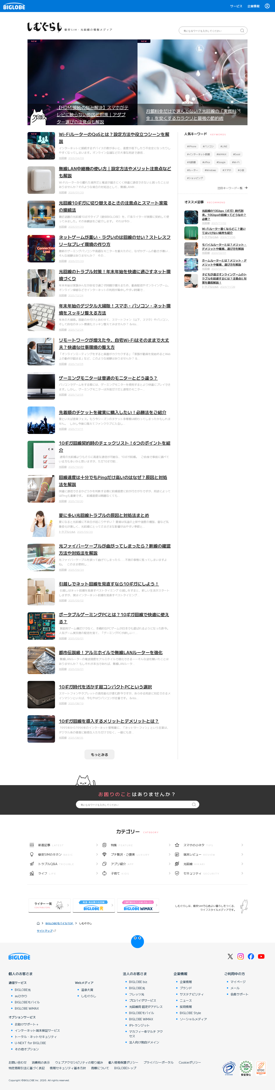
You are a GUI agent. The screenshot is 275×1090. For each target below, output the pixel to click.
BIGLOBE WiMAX (27, 1008)
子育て (120, 873)
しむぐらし (88, 996)
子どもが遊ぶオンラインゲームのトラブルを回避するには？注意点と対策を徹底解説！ (224, 278)
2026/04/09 (76, 158)
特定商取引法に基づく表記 (27, 1067)
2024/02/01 (218, 252)
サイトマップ (44, 930)
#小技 (241, 170)
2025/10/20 (75, 466)
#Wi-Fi (236, 162)
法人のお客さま (135, 973)
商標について (100, 1067)
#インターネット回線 (198, 154)
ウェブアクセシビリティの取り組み (79, 1062)
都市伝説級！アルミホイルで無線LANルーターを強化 (111, 652)
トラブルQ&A (67, 531)
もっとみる (99, 754)
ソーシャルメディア (193, 1019)
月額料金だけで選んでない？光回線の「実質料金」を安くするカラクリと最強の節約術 (191, 114)
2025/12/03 (75, 364)
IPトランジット (139, 1025)
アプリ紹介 (122, 864)
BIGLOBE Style (190, 1013)
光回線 (63, 158)
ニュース (186, 1000)
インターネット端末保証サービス (37, 1030)
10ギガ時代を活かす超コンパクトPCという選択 (105, 687)
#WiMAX (221, 154)
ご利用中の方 (234, 973)
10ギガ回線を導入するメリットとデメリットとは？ (109, 721)
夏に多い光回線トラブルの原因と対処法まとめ (104, 515)
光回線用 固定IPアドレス (146, 1006)
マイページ (238, 982)
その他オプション (27, 1049)
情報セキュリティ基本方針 (68, 1067)
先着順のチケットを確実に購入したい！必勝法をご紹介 (112, 412)
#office (206, 162)
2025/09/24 (76, 569)
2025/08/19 (76, 703)
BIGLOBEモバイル (27, 1002)
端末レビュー (199, 854)
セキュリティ (201, 873)
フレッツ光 (136, 994)
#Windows (210, 170)
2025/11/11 (75, 429)
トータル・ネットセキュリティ (36, 1036)
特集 (122, 845)
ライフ (47, 873)
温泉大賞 (87, 990)
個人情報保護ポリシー (123, 1062)
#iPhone (191, 146)
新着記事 (51, 845)
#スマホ (227, 170)
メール (235, 988)
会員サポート (240, 994)
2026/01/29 (76, 192)
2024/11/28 (227, 286)
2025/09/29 (85, 531)
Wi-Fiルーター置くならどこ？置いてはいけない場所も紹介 (224, 231)
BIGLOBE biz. (138, 982)
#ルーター (192, 170)
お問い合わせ (18, 1062)
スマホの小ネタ (198, 845)
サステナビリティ (192, 994)
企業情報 (254, 6)
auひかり (21, 996)
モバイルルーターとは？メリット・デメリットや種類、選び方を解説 (224, 246)
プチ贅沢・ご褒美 (130, 854)
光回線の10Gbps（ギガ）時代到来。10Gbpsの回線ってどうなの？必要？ (224, 215)
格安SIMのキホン (55, 854)
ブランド (186, 988)
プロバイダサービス (142, 1000)
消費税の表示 (41, 1062)
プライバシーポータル (159, 1062)
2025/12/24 (75, 295)
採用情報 (186, 1006)
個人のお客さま (21, 973)
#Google (221, 162)
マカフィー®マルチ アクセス (146, 1033)
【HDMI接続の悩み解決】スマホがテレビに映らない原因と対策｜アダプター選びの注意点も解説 (92, 114)
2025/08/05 (75, 737)
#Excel (236, 154)
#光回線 (191, 162)
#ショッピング (195, 178)
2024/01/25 (218, 268)
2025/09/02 (76, 600)
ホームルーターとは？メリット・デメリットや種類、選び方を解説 (224, 262)
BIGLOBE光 (23, 990)
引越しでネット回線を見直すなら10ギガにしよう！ (109, 584)
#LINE (223, 146)
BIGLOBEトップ (125, 1067)
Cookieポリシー (190, 1062)
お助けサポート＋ (27, 1024)
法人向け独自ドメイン (144, 1042)
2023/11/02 (218, 223)
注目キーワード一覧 (230, 187)
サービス (236, 6)
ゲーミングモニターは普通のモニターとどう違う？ (108, 378)
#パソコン (208, 146)
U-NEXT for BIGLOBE (30, 1043)
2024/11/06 (227, 237)
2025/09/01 (76, 638)
